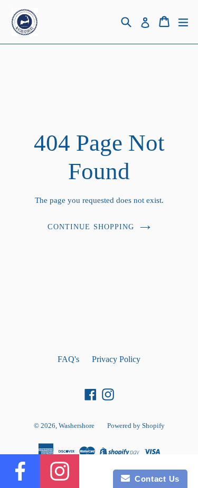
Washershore (77, 426)
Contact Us (155, 478)
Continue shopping (91, 227)
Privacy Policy (116, 359)
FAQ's (68, 359)
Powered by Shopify (136, 426)
